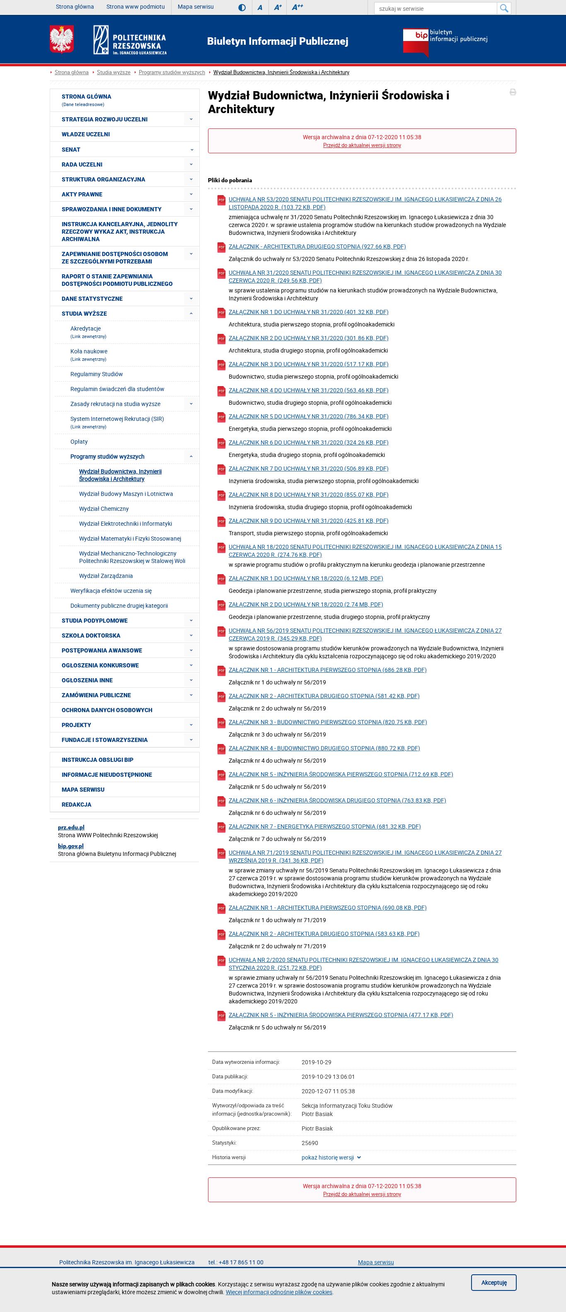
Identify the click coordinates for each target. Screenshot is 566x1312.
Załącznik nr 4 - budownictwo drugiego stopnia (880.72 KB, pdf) (324, 748)
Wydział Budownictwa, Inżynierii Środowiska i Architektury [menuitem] (120, 475)
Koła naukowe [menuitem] (88, 354)
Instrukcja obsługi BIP (97, 759)
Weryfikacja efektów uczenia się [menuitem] (111, 590)
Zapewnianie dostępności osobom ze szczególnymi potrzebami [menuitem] (115, 258)
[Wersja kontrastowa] (236, 7)
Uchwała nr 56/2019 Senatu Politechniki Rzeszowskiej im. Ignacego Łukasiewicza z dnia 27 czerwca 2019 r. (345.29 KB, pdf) (365, 634)
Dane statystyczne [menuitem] (92, 298)
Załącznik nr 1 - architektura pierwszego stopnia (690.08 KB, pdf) (328, 907)
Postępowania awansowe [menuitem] (102, 650)
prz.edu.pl (71, 827)
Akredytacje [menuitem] (88, 331)
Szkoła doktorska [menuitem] (91, 635)
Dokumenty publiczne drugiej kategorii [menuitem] (119, 605)
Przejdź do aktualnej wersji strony (362, 145)
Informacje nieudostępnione (107, 774)
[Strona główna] (108, 39)
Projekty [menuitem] (76, 725)
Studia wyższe (114, 72)
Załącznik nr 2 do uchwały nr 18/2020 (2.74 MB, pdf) (306, 604)
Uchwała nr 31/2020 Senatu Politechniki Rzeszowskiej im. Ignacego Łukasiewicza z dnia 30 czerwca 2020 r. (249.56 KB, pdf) (365, 276)
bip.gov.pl (71, 846)
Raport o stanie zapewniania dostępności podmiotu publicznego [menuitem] (117, 280)
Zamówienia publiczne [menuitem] (96, 695)
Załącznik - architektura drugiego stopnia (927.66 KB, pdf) (317, 246)
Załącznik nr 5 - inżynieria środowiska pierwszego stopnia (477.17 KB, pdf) (341, 1015)
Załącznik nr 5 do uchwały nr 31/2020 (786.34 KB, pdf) (309, 416)
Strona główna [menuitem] (86, 100)
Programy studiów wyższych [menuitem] (107, 456)
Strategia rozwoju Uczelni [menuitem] (105, 119)
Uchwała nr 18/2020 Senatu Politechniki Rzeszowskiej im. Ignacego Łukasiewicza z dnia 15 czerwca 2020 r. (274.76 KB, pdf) (365, 550)
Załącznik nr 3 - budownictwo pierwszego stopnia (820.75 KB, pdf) (328, 722)
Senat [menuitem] (71, 149)
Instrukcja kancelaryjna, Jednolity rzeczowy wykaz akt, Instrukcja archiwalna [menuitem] (120, 231)
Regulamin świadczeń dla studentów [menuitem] (117, 389)
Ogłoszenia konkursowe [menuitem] (100, 665)
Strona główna (75, 6)
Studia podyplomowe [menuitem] (95, 620)
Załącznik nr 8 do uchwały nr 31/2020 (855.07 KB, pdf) (309, 494)
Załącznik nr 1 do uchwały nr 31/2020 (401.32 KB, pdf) (309, 312)
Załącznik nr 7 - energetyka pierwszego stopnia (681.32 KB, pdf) (325, 826)
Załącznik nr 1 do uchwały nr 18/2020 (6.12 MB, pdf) (306, 578)
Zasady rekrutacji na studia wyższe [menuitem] (115, 404)
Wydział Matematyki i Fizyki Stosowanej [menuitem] (130, 538)
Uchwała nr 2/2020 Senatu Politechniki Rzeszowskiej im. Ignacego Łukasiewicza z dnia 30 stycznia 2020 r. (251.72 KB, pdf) (363, 963)
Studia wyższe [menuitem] (84, 313)
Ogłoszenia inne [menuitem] (87, 680)
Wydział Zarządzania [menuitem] (106, 576)
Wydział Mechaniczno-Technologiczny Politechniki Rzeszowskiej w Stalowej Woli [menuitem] (132, 557)
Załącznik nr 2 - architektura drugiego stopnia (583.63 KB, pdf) (324, 933)
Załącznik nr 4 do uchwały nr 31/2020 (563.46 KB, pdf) (309, 390)
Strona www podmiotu (135, 6)
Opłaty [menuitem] (79, 441)
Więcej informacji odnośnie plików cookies (279, 1292)
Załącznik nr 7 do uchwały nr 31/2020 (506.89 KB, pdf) (309, 468)
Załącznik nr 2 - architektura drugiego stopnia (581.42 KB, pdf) (324, 696)
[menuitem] (191, 119)
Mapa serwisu (196, 6)
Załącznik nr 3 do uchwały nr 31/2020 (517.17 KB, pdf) (309, 364)
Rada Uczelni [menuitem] (82, 164)
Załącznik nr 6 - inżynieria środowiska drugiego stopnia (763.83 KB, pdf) (337, 800)
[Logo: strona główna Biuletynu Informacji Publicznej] (459, 44)
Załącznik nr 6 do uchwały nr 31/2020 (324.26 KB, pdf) (309, 442)
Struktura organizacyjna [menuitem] (103, 179)
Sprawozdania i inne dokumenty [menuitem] (112, 209)
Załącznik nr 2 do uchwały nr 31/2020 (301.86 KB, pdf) (309, 338)
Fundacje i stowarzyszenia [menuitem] (105, 740)
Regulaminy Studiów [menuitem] (96, 374)
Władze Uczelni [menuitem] (86, 134)
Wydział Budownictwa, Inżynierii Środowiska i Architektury (281, 72)
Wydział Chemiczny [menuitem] (104, 508)
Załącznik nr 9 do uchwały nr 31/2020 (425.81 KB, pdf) (309, 520)
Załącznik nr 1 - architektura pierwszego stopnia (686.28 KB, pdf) (328, 670)
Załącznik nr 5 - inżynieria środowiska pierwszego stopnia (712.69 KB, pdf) (341, 774)
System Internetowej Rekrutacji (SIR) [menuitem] (117, 422)
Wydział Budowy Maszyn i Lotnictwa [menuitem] (126, 494)
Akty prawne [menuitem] (82, 194)
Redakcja (77, 804)
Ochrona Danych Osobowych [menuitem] (107, 710)
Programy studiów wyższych (172, 72)
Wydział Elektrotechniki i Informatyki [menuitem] (125, 523)
